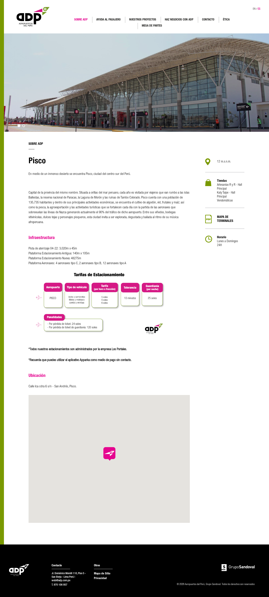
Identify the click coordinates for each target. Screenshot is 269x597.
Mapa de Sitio (102, 573)
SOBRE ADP (81, 19)
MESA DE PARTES (152, 25)
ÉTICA (226, 19)
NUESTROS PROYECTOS (142, 19)
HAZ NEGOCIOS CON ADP (179, 19)
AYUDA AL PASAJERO (108, 19)
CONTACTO (208, 19)
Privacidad (100, 578)
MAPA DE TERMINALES (225, 219)
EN (254, 9)
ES (259, 9)
